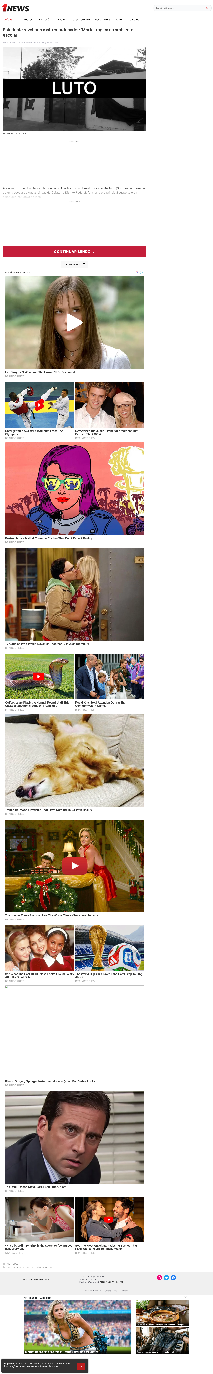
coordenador (14, 1267)
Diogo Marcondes (50, 42)
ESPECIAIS (133, 19)
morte (48, 1267)
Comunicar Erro (72, 264)
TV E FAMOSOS (25, 19)
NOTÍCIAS (7, 19)
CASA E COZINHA (81, 19)
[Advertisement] (74, 163)
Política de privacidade (39, 1279)
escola (27, 1267)
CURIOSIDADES (102, 19)
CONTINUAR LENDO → (74, 252)
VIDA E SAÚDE (45, 19)
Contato (23, 1279)
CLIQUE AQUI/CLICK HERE (111, 1282)
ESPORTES (62, 19)
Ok (81, 1366)
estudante (38, 1267)
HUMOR (119, 19)
